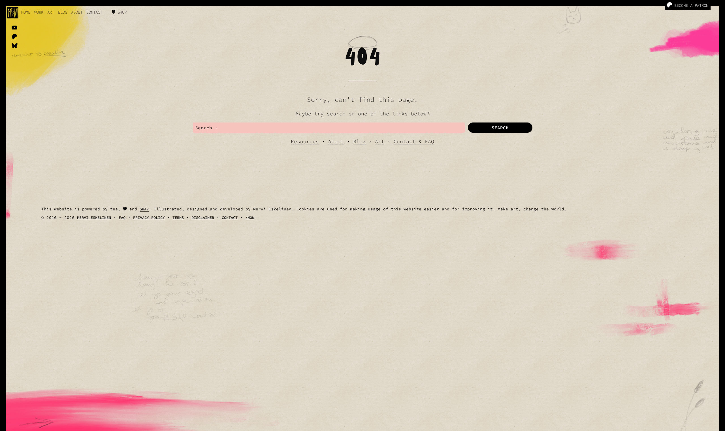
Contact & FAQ (414, 141)
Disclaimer (202, 217)
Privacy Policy (149, 217)
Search (500, 127)
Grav (144, 209)
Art (50, 12)
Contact (94, 12)
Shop (121, 12)
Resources (305, 141)
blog (62, 12)
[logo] (13, 13)
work (38, 12)
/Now (249, 217)
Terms (178, 217)
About (76, 12)
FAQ (122, 217)
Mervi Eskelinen (94, 217)
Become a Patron (690, 5)
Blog (359, 141)
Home (25, 12)
